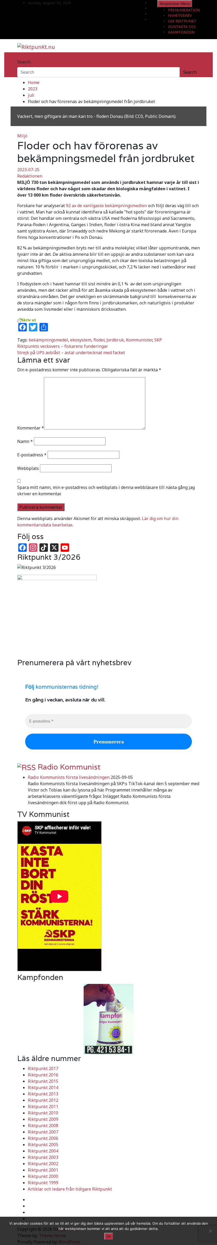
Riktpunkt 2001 (43, 1170)
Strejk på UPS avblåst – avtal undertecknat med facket (71, 352)
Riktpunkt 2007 (43, 1132)
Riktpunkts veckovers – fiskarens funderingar (62, 346)
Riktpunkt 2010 (43, 1113)
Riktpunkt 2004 (43, 1151)
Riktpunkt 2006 (43, 1138)
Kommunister (139, 340)
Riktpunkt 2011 (43, 1106)
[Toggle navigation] (20, 57)
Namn (25, 441)
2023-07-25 (28, 170)
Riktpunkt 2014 (43, 1087)
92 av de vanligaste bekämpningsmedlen (106, 206)
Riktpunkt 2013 (43, 1094)
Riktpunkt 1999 (43, 1183)
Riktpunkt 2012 (43, 1100)
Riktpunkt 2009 (43, 1119)
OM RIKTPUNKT (182, 21)
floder (98, 340)
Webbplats (28, 468)
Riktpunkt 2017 (43, 1068)
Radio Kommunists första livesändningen (69, 777)
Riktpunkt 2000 (43, 1176)
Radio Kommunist (69, 767)
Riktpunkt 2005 (43, 1144)
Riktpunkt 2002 (43, 1164)
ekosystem (80, 340)
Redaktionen (29, 176)
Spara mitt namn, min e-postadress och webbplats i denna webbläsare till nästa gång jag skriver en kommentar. (106, 490)
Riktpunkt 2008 (43, 1125)
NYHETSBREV (180, 15)
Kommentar (30, 428)
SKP (158, 340)
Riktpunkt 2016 (43, 1075)
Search (24, 62)
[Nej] (210, 1231)
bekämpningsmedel (48, 340)
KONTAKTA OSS (182, 26)
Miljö (22, 136)
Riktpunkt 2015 (43, 1081)
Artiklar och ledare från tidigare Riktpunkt (70, 1189)
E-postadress (32, 455)
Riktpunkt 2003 (43, 1157)
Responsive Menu (175, 3)
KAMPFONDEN (181, 32)
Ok (108, 1236)
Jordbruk (115, 340)
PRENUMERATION (184, 9)
